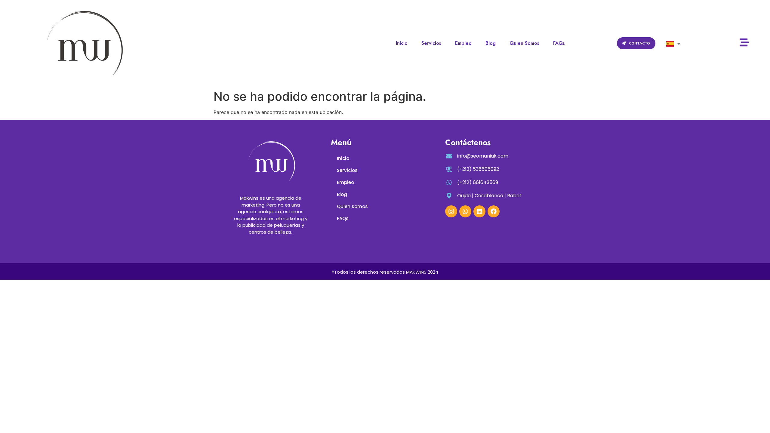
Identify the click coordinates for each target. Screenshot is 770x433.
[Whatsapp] (465, 211)
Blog (490, 43)
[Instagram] (451, 211)
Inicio (402, 43)
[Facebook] (494, 211)
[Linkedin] (479, 211)
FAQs (559, 43)
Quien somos (524, 43)
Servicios (431, 43)
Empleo (463, 43)
